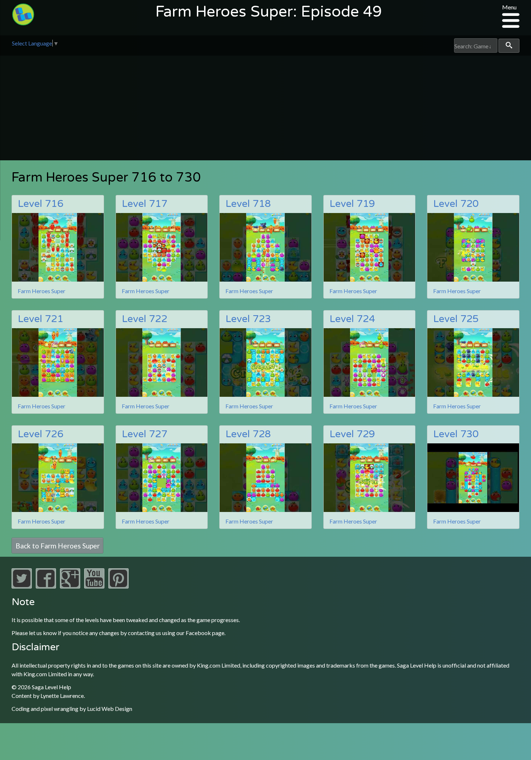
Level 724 (352, 319)
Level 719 (352, 204)
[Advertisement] (265, 109)
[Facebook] (46, 586)
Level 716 (40, 204)
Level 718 (248, 204)
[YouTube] (94, 586)
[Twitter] (22, 586)
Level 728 (248, 434)
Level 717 (144, 204)
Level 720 (456, 204)
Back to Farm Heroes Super (58, 545)
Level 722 (144, 319)
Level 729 (352, 434)
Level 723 (248, 319)
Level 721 (40, 319)
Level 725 (456, 319)
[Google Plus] (70, 586)
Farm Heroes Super (41, 290)
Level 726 (40, 434)
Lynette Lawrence (62, 695)
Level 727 (144, 434)
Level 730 (456, 434)
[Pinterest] (118, 586)
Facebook (198, 632)
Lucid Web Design (109, 708)
